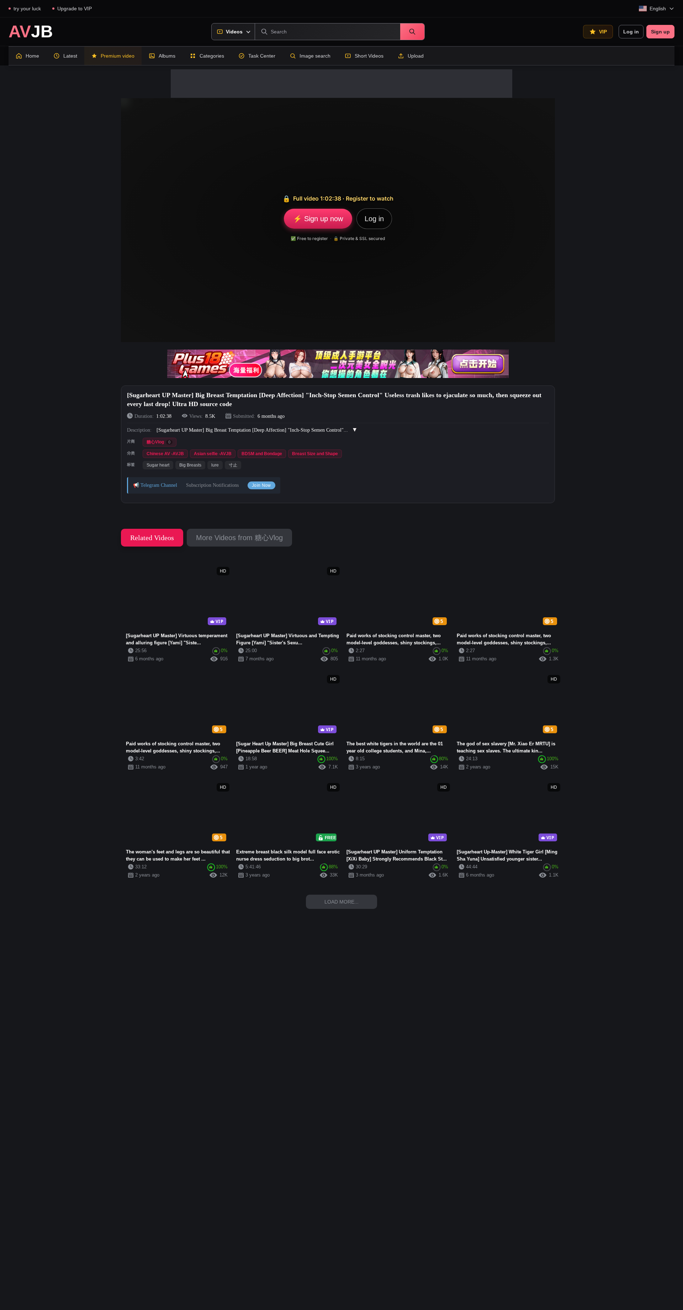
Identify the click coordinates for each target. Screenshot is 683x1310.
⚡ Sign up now (318, 219)
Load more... (341, 902)
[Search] (412, 31)
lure (215, 465)
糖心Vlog (158, 442)
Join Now (261, 485)
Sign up (660, 31)
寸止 (233, 465)
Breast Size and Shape (315, 453)
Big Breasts (190, 465)
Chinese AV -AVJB (165, 453)
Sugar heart (158, 465)
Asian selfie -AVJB (213, 453)
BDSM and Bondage (262, 453)
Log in (631, 31)
